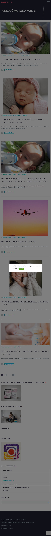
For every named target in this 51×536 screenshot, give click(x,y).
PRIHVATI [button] (21, 268)
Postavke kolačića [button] (14, 268)
